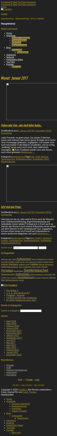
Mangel (44, 157)
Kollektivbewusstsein (9, 267)
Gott (26, 262)
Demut (33, 259)
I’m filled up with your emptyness (21, 298)
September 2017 (14, 338)
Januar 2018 (12, 328)
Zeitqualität (17, 50)
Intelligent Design (24, 264)
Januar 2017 (12, 352)
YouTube (10, 62)
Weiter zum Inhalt (9, 29)
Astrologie (16, 43)
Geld (38, 157)
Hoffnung (46, 262)
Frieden (11, 262)
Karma (41, 264)
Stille (53, 274)
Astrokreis (11, 55)
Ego (46, 259)
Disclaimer (11, 375)
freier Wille (4, 262)
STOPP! (3, 277)
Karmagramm (49, 264)
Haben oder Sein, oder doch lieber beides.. (21, 125)
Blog (8, 48)
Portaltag (7, 270)
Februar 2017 (12, 350)
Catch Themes (29, 392)
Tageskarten (22, 52)
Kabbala (34, 264)
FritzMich (4, 14)
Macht (34, 267)
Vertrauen (38, 277)
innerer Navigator (9, 264)
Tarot (8, 277)
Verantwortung (26, 277)
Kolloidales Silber (14, 59)
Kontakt (10, 64)
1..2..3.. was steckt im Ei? (18, 293)
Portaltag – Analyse (15, 295)
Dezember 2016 (13, 355)
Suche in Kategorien (10, 311)
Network (10, 57)
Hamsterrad (32, 262)
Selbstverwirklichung (11, 243)
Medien (38, 267)
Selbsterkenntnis (24, 159)
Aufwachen (24, 259)
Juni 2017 (11, 340)
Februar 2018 (12, 326)
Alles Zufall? (35, 238)
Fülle (32, 157)
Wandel (52, 277)
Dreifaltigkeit (40, 259)
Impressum (11, 372)
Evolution (50, 259)
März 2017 (11, 347)
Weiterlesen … (28, 152)
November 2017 (13, 333)
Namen (44, 267)
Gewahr (22, 262)
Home (9, 33)
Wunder (21, 280)
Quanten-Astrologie (21, 38)
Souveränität (48, 274)
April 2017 (11, 345)
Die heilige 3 (12, 290)
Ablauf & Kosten (19, 45)
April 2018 (11, 321)
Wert (46, 159)
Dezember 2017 (13, 331)
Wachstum (45, 277)
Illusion (51, 262)
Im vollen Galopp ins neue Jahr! (21, 300)
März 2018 (11, 323)
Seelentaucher (18, 157)
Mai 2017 (10, 343)
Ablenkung (4, 259)
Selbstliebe (38, 159)
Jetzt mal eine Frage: (11, 207)
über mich (16, 67)
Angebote (11, 36)
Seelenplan (18, 271)
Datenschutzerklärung (16, 370)
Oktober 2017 (12, 335)
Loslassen (27, 267)
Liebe (20, 267)
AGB (8, 368)
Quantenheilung (19, 40)
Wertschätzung (8, 161)
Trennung (14, 277)
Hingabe (39, 262)
